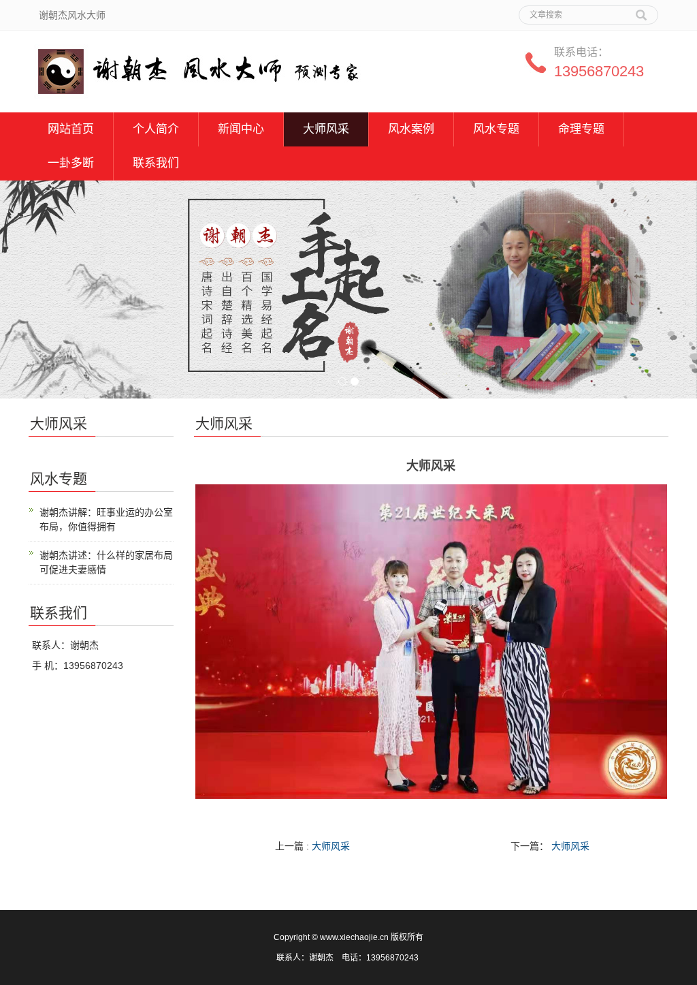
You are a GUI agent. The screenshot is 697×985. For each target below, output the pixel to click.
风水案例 (411, 129)
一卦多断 (71, 163)
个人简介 (156, 129)
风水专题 (496, 129)
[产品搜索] (641, 10)
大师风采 (326, 129)
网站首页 (71, 129)
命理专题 (581, 129)
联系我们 (156, 163)
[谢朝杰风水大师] (196, 66)
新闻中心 (241, 129)
